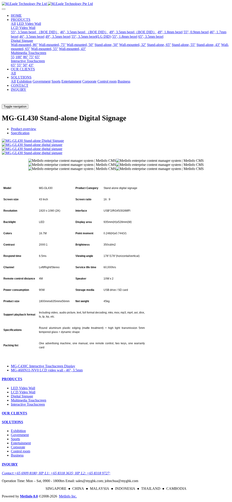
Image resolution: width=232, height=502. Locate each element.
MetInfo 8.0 (29, 496)
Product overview (23, 129)
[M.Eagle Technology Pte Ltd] (116, 4)
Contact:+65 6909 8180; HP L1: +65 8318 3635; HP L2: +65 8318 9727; (56, 473)
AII (13, 24)
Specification (20, 133)
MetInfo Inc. (68, 496)
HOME (16, 15)
